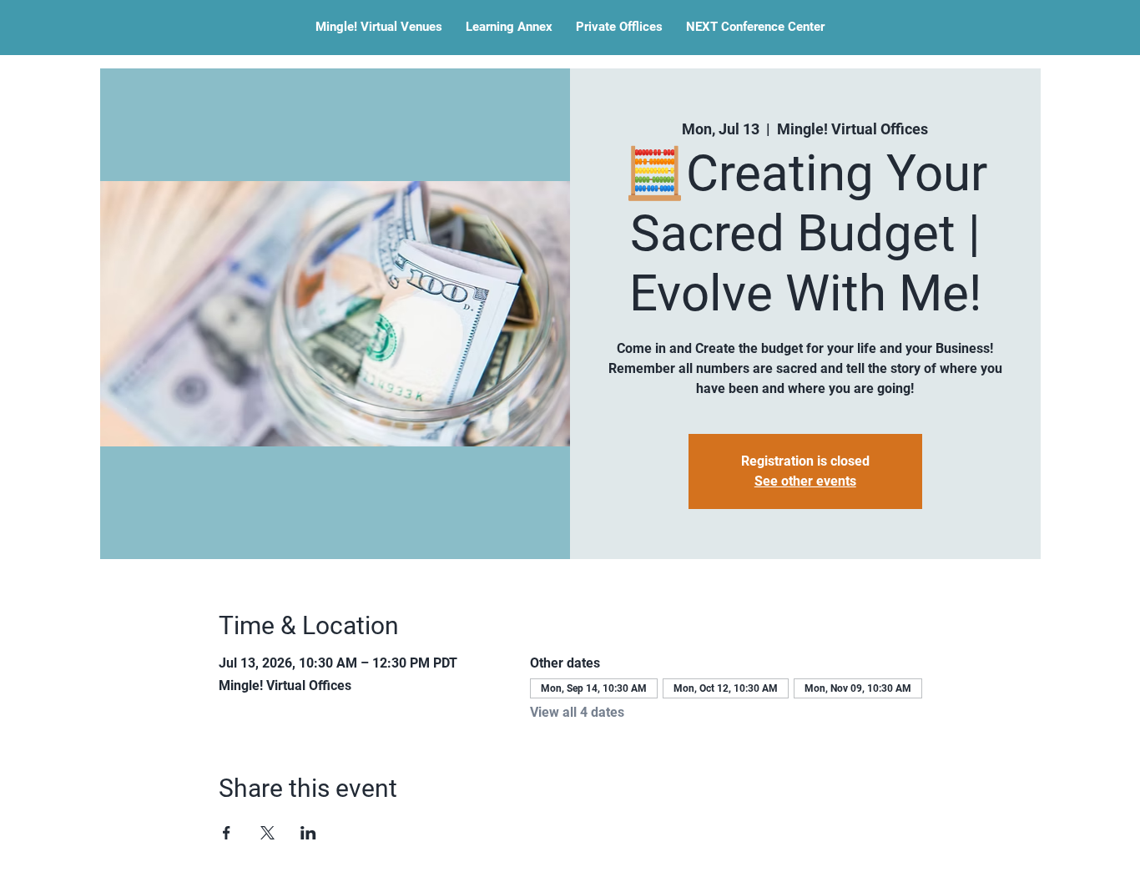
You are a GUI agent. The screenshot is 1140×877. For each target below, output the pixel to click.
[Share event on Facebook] (227, 832)
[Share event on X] (267, 832)
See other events (805, 481)
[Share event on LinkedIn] (308, 832)
